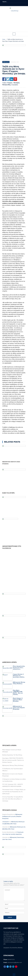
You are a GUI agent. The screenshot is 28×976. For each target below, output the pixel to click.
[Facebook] (10, 4)
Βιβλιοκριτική (6, 62)
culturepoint (5, 821)
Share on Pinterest (15, 79)
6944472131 (11, 959)
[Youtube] (18, 4)
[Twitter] (12, 4)
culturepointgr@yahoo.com (14, 962)
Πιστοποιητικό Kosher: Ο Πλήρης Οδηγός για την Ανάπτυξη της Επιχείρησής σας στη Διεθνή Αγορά (13, 791)
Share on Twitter (8, 79)
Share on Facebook (4, 79)
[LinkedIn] (16, 4)
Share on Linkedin (11, 79)
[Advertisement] (14, 23)
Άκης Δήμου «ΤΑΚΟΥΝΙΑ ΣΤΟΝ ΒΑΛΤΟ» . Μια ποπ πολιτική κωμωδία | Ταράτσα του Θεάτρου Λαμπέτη (13, 760)
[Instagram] (14, 4)
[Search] (24, 2)
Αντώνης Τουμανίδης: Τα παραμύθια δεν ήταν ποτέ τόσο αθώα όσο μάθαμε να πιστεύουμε (12, 799)
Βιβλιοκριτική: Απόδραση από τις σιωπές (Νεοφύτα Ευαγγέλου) (12, 816)
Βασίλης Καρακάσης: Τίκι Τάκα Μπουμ (12, 755)
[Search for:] (7, 2)
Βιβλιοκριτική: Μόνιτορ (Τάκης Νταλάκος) (11, 462)
